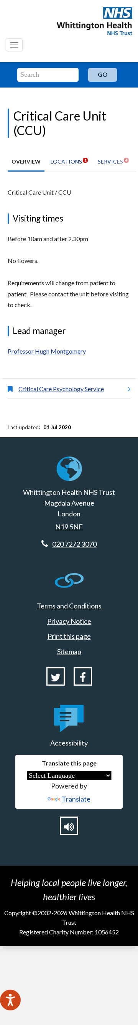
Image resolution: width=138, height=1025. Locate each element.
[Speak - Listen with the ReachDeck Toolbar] (10, 1000)
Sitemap (69, 651)
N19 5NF (69, 526)
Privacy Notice (69, 621)
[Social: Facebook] (83, 676)
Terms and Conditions (69, 606)
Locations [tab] (68, 161)
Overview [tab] (26, 161)
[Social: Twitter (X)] (55, 676)
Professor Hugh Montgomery (47, 351)
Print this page (69, 636)
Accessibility (69, 743)
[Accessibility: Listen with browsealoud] (69, 826)
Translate (76, 799)
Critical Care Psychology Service (61, 388)
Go (103, 74)
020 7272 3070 (74, 544)
